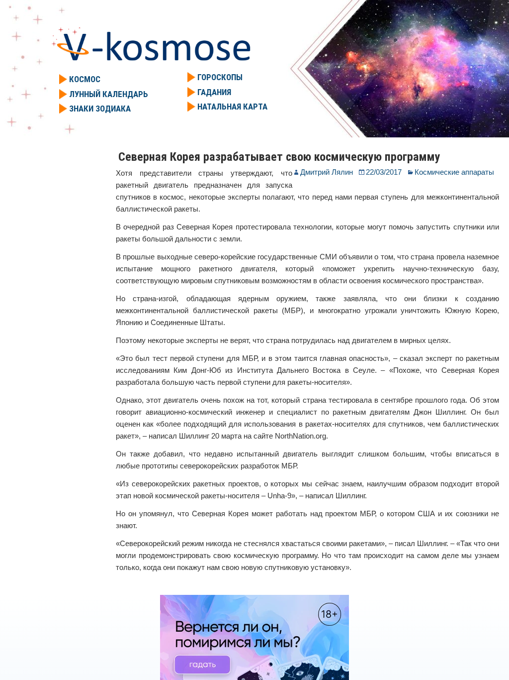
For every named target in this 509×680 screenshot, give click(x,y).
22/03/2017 (384, 172)
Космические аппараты (454, 172)
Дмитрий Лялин (326, 172)
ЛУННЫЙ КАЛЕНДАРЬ (108, 94)
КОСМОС (84, 79)
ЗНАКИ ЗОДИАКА (100, 108)
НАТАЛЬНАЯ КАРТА (232, 107)
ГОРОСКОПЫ (220, 77)
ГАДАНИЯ (214, 92)
